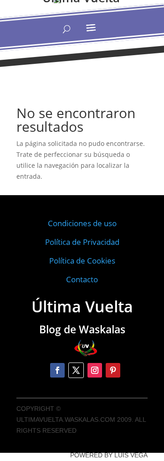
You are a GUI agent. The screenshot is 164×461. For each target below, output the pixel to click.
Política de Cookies (82, 260)
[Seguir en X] (76, 370)
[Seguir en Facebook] (57, 370)
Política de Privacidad (82, 242)
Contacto (82, 279)
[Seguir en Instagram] (94, 370)
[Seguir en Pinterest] (113, 370)
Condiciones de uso (82, 223)
